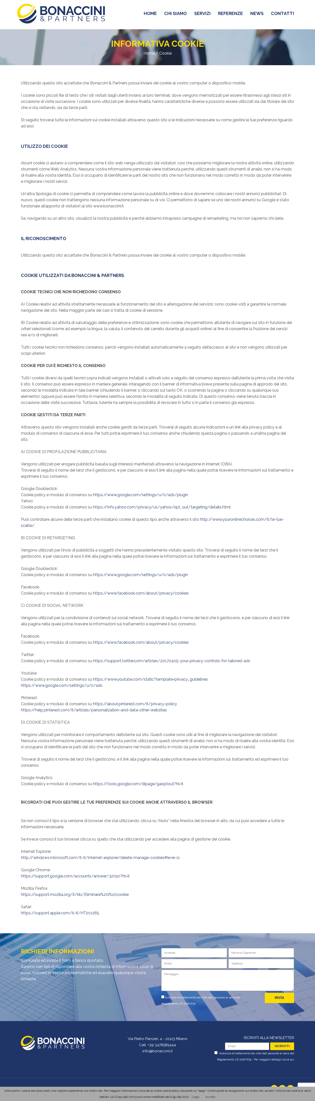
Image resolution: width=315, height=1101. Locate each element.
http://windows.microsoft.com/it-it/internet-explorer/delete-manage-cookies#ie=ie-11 (100, 857)
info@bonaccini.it (157, 1051)
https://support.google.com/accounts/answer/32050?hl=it (75, 876)
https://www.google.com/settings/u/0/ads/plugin (140, 494)
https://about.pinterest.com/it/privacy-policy (135, 704)
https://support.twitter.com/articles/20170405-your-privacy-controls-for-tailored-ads (171, 660)
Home (149, 53)
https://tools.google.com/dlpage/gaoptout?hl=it (138, 783)
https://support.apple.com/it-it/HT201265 (60, 913)
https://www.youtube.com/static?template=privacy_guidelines (150, 679)
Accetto (210, 1097)
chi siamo (175, 13)
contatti (282, 13)
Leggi (195, 1097)
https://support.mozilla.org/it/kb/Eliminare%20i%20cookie (75, 894)
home (150, 13)
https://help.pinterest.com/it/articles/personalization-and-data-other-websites (94, 710)
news (257, 13)
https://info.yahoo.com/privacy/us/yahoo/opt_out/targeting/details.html (162, 507)
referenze (230, 13)
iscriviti (282, 1046)
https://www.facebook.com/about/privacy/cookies (141, 593)
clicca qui (288, 1059)
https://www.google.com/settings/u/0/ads (61, 685)
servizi (202, 13)
